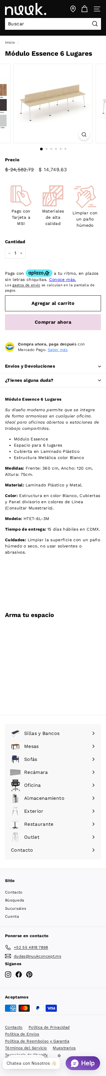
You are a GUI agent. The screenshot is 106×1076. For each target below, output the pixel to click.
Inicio (10, 42)
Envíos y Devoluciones (30, 366)
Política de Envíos (22, 1034)
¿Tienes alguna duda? (29, 380)
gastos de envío (26, 285)
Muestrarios (64, 1048)
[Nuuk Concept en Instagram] (8, 974)
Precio (12, 159)
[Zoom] (84, 134)
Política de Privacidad (49, 1027)
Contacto (14, 892)
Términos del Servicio (26, 1048)
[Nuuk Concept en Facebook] (19, 974)
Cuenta (12, 916)
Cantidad (15, 241)
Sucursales (15, 908)
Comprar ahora (53, 322)
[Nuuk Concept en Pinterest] (29, 974)
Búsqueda (14, 900)
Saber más (58, 350)
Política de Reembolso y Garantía (37, 1041)
